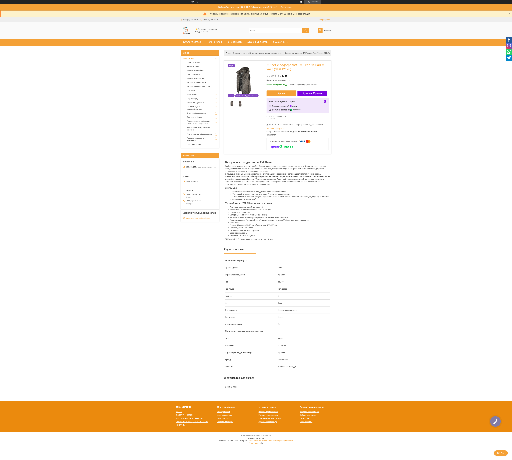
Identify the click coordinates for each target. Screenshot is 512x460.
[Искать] (305, 30)
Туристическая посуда (268, 422)
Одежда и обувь (240, 53)
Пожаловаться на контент (257, 441)
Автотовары (192, 95)
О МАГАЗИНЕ (279, 42)
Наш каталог (189, 58)
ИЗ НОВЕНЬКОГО (235, 42)
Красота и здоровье (195, 103)
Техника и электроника (196, 82)
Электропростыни (224, 415)
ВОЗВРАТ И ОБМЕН (184, 415)
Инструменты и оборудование (199, 134)
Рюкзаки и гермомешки (268, 415)
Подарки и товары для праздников (196, 139)
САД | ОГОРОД (215, 42)
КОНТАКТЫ (180, 425)
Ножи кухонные (306, 422)
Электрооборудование (196, 113)
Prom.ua (268, 436)
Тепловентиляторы (225, 422)
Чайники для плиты (308, 415)
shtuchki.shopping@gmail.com (198, 218)
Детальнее (286, 7)
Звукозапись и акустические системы (198, 128)
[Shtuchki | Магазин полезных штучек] (186, 35)
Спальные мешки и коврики (270, 418)
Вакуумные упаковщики (309, 412)
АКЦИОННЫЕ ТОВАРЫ (257, 42)
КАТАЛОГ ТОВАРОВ (192, 42)
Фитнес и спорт (193, 66)
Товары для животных (196, 78)
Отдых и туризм (193, 62)
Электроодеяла (224, 418)
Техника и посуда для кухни (198, 86)
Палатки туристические (268, 412)
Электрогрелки (223, 412)
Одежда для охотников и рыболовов (265, 53)
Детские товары (193, 74)
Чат (503, 453)
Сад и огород (193, 99)
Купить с (307, 93)
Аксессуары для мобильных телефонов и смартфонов (198, 122)
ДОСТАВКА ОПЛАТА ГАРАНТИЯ (189, 418)
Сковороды (304, 418)
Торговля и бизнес (194, 117)
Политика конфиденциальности (281, 441)
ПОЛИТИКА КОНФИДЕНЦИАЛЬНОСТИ (192, 422)
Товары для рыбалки (196, 70)
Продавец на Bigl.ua (256, 438)
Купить (281, 93)
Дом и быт (191, 90)
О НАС (179, 412)
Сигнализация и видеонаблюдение (194, 108)
